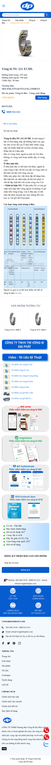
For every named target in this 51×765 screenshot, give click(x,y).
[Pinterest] (14, 643)
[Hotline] (46, 730)
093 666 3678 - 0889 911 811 (28, 580)
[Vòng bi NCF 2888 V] (13, 319)
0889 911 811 (13, 112)
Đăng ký (25, 570)
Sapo (31, 762)
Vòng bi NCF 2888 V (13, 330)
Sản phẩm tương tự (25, 305)
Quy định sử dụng (9, 711)
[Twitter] (8, 643)
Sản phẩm (6, 666)
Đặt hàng (42, 97)
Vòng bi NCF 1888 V (38, 330)
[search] (46, 15)
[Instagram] (19, 643)
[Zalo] (46, 744)
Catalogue (6, 675)
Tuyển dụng (7, 680)
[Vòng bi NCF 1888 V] (38, 319)
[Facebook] (3, 643)
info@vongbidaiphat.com (25, 583)
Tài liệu (5, 670)
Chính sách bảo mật (10, 697)
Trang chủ (6, 656)
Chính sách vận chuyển (12, 701)
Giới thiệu (6, 661)
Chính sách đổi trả (10, 706)
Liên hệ (5, 684)
